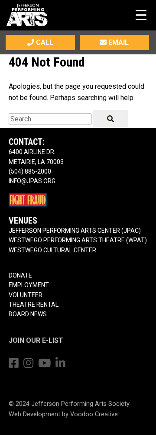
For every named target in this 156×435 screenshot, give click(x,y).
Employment (29, 284)
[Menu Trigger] (141, 15)
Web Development (34, 414)
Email (118, 42)
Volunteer (25, 294)
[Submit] (110, 119)
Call (43, 42)
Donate (20, 275)
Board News (28, 314)
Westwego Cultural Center (52, 250)
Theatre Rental (33, 304)
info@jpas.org (32, 180)
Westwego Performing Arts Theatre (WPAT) (78, 240)
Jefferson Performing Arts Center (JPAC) (75, 230)
